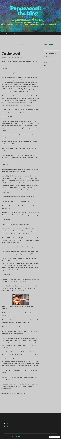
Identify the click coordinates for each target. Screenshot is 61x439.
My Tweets (46, 56)
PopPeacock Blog (49, 44)
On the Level (10, 53)
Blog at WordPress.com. (12, 436)
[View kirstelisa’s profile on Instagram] (46, 65)
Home (7, 33)
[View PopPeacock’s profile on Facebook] (44, 65)
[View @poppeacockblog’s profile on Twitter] (45, 65)
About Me (15, 33)
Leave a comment (17, 57)
